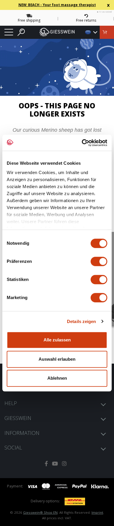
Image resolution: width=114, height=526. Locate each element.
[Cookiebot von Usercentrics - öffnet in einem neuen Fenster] (82, 143)
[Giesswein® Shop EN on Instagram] (64, 463)
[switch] (99, 261)
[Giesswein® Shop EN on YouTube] (55, 463)
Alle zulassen (57, 339)
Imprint (97, 512)
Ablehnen (57, 378)
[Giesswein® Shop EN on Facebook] (46, 463)
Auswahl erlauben (57, 359)
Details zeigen (81, 321)
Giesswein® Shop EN (40, 512)
